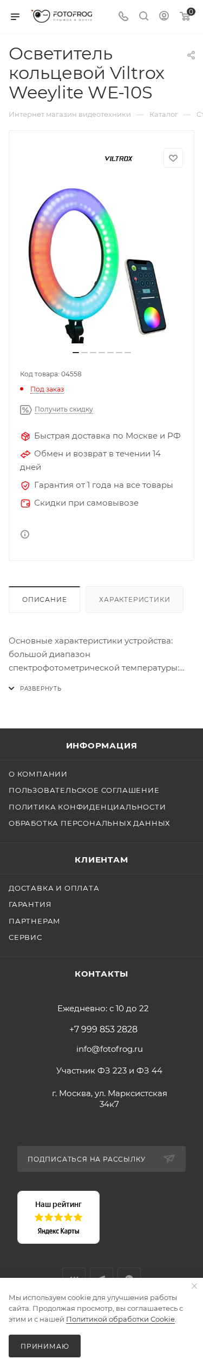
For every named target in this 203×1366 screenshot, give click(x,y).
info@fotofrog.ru (109, 1049)
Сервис (25, 937)
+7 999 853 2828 (103, 1029)
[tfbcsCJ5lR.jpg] (102, 262)
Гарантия (30, 904)
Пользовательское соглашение (84, 790)
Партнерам (35, 921)
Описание (44, 599)
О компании (38, 774)
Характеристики (134, 599)
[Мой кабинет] (164, 17)
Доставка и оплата (54, 888)
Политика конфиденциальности (87, 807)
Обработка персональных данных (89, 823)
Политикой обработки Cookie (120, 1319)
